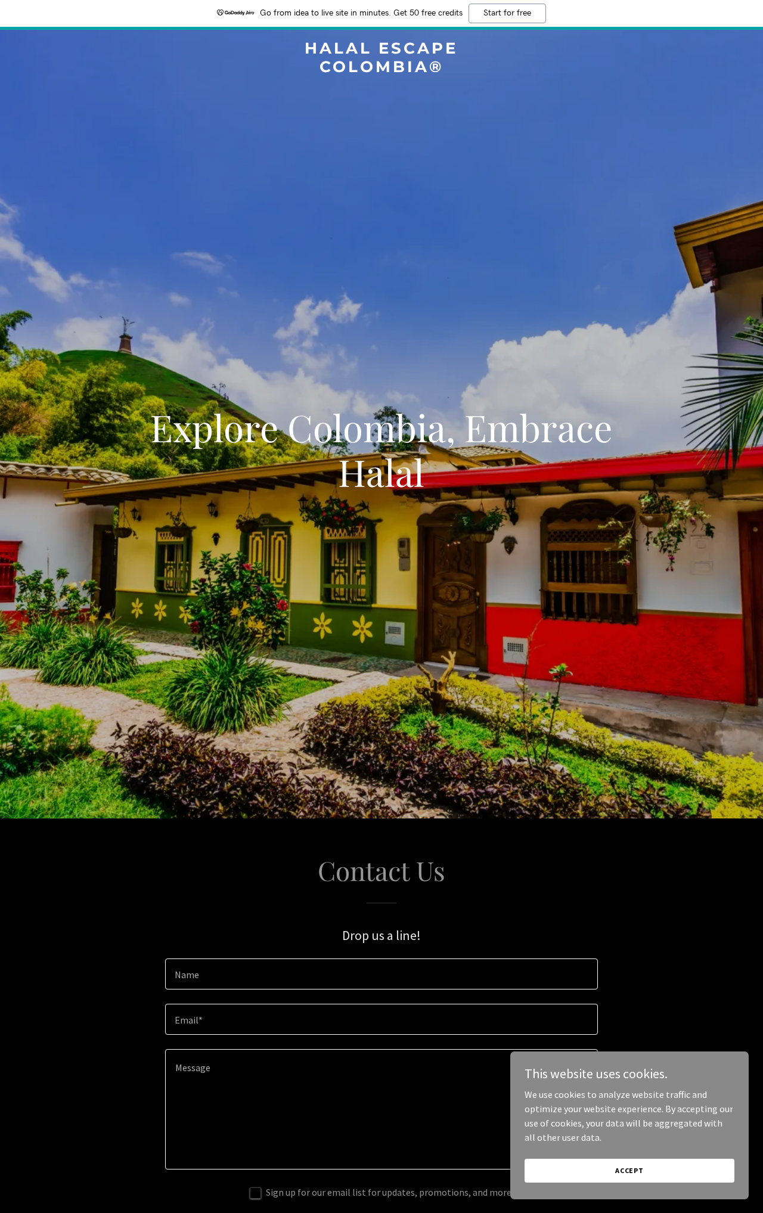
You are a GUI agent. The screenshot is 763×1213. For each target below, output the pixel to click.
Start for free (507, 13)
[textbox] (381, 973)
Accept (629, 1170)
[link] (382, 69)
